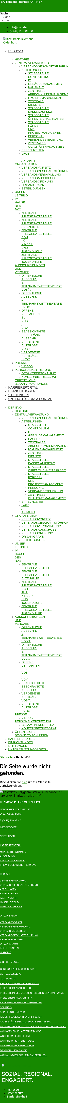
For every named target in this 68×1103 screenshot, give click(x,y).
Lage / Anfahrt (9, 898)
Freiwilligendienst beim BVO (18, 865)
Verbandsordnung (37, 181)
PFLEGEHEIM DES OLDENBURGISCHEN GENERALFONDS (32, 993)
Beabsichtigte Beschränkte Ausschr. (33, 335)
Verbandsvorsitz (36, 167)
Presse (21, 363)
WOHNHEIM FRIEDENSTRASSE (17, 1045)
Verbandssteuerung (45, 139)
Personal (36, 136)
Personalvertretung (33, 369)
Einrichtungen (21, 391)
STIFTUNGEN (7, 836)
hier (24, 782)
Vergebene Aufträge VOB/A (30, 345)
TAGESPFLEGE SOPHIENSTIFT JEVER (21, 1016)
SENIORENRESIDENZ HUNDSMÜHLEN (21, 1002)
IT (29, 80)
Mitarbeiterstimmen (13, 852)
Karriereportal (23, 387)
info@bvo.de (8, 827)
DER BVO (5, 874)
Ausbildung (7, 856)
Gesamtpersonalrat (38, 373)
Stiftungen (18, 395)
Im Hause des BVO (20, 204)
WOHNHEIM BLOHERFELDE (15, 1036)
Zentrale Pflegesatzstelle (36, 214)
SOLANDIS (6, 1007)
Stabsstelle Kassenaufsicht (41, 110)
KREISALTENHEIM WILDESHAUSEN (19, 983)
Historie (22, 59)
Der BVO (15, 51)
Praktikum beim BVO (12, 860)
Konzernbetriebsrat (38, 376)
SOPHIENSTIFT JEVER (12, 1012)
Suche (4, 13)
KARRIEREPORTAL (10, 845)
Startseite (6, 757)
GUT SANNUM (8, 978)
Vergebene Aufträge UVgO (30, 356)
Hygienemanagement (45, 97)
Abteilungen (31, 70)
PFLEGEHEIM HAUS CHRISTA (16, 997)
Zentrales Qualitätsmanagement (47, 144)
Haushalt (36, 87)
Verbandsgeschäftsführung (19, 885)
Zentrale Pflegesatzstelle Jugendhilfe (36, 258)
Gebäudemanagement (46, 84)
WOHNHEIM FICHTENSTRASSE (17, 1040)
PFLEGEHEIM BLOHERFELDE (16, 988)
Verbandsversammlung (41, 174)
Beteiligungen (33, 188)
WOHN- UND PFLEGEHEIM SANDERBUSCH (23, 1055)
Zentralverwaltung (32, 63)
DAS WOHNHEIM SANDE (13, 1050)
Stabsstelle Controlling (39, 75)
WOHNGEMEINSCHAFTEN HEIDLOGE (20, 1031)
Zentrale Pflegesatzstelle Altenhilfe (36, 223)
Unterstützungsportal (30, 399)
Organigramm (33, 185)
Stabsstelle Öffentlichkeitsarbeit (47, 117)
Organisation (26, 164)
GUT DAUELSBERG (10, 973)
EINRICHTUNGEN (9, 962)
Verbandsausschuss (38, 178)
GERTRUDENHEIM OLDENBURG (17, 969)
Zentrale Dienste (36, 103)
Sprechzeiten (32, 150)
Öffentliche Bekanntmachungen (31, 382)
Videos (27, 366)
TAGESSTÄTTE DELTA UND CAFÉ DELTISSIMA (25, 1021)
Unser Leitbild (21, 193)
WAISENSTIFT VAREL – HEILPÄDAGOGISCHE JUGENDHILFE (33, 1026)
